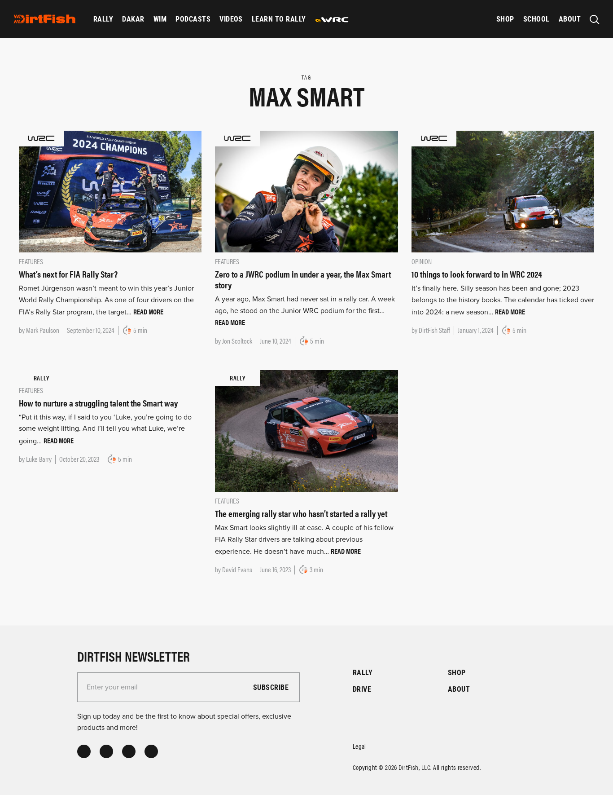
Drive (362, 688)
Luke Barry (39, 459)
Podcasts (192, 18)
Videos (231, 18)
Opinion (422, 261)
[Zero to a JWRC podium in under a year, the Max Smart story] (306, 190)
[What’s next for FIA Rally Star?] (110, 190)
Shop (505, 18)
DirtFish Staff (434, 330)
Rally (103, 18)
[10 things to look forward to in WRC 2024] (503, 190)
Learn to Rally (279, 18)
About (570, 18)
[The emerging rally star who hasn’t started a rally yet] (306, 430)
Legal (359, 746)
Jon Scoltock (237, 341)
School (536, 18)
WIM (159, 18)
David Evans (237, 569)
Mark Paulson (42, 330)
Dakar (133, 18)
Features (31, 261)
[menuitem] (103, 18)
